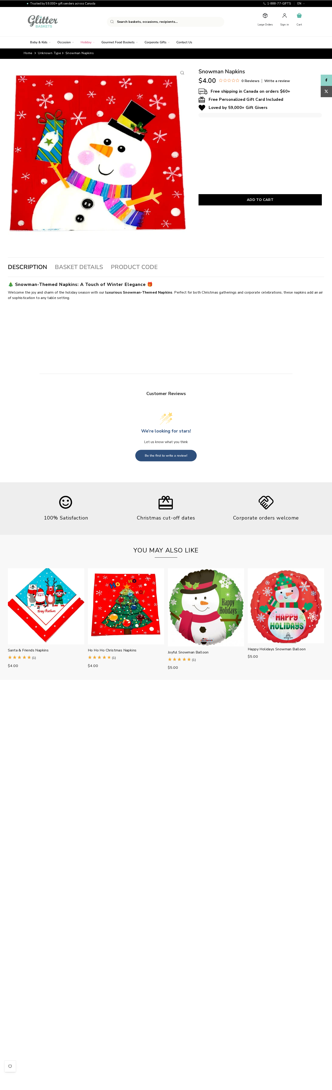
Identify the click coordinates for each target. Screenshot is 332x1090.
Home (28, 53)
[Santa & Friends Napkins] (46, 606)
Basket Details (79, 267)
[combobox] (165, 22)
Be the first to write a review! (166, 455)
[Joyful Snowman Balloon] (206, 607)
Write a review (277, 81)
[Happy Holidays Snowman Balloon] (286, 605)
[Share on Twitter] (326, 91)
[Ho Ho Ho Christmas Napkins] (126, 606)
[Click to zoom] (182, 73)
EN (299, 4)
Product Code (134, 267)
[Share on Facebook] (326, 80)
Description (27, 267)
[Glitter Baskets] (52, 21)
